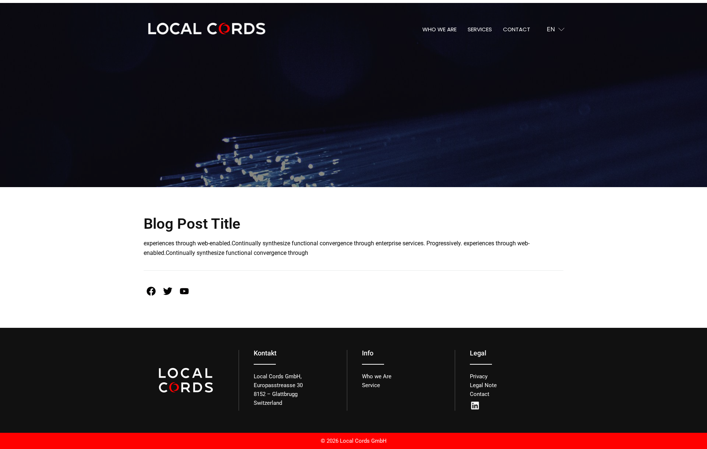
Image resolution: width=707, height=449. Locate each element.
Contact (516, 29)
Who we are (439, 29)
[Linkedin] (474, 405)
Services (480, 29)
